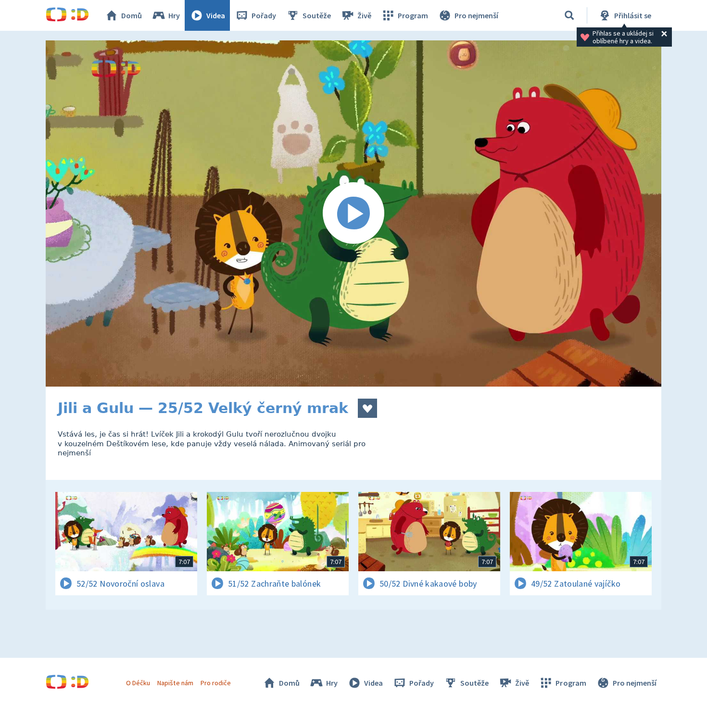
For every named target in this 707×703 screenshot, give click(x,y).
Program (413, 15)
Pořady (264, 15)
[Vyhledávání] (569, 15)
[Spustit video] (353, 213)
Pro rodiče (216, 682)
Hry (174, 15)
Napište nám (175, 682)
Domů (131, 15)
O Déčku (138, 682)
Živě (364, 15)
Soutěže (317, 15)
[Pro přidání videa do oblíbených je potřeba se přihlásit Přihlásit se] (367, 408)
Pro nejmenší (476, 15)
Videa (215, 15)
